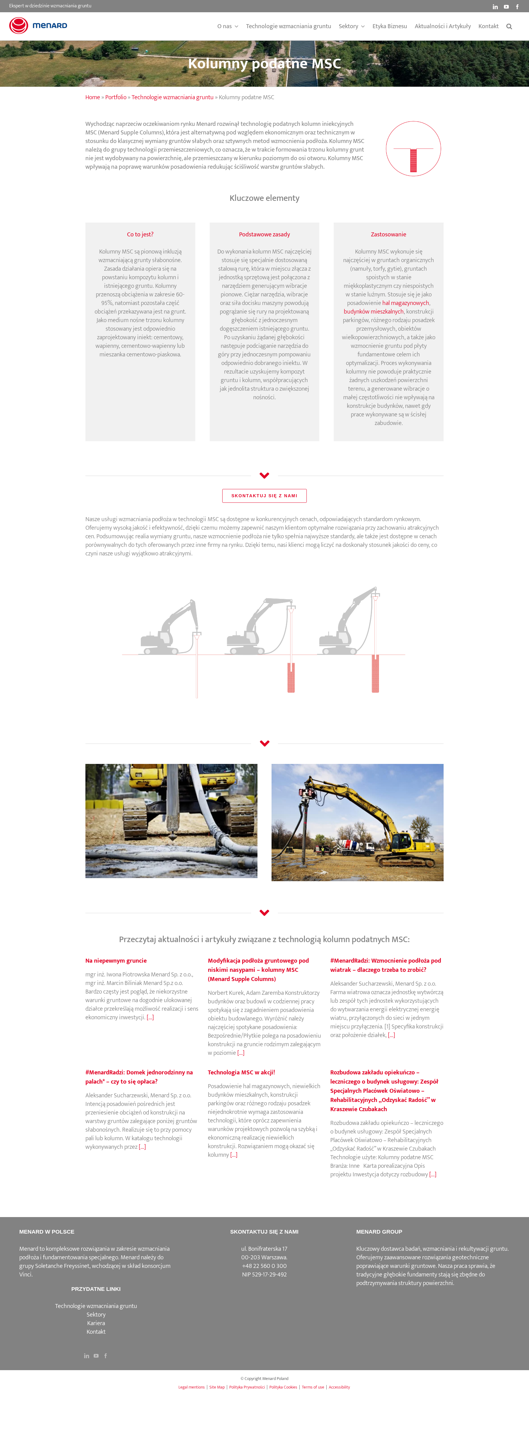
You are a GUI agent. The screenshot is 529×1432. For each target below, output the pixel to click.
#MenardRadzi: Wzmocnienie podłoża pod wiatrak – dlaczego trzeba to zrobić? (385, 965)
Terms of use (313, 1387)
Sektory (96, 1315)
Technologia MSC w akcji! (241, 1072)
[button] (509, 26)
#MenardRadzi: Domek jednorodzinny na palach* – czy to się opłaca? (139, 1077)
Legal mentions (191, 1387)
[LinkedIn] (86, 1355)
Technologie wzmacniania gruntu (173, 97)
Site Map (217, 1387)
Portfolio (115, 97)
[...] (149, 1017)
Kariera (96, 1323)
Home (92, 97)
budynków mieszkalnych (374, 311)
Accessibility (339, 1387)
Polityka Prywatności (247, 1387)
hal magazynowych (405, 303)
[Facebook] (105, 1355)
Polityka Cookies (283, 1387)
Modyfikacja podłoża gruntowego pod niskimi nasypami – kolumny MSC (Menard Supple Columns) (258, 970)
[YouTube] (96, 1355)
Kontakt (96, 1332)
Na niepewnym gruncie (116, 961)
